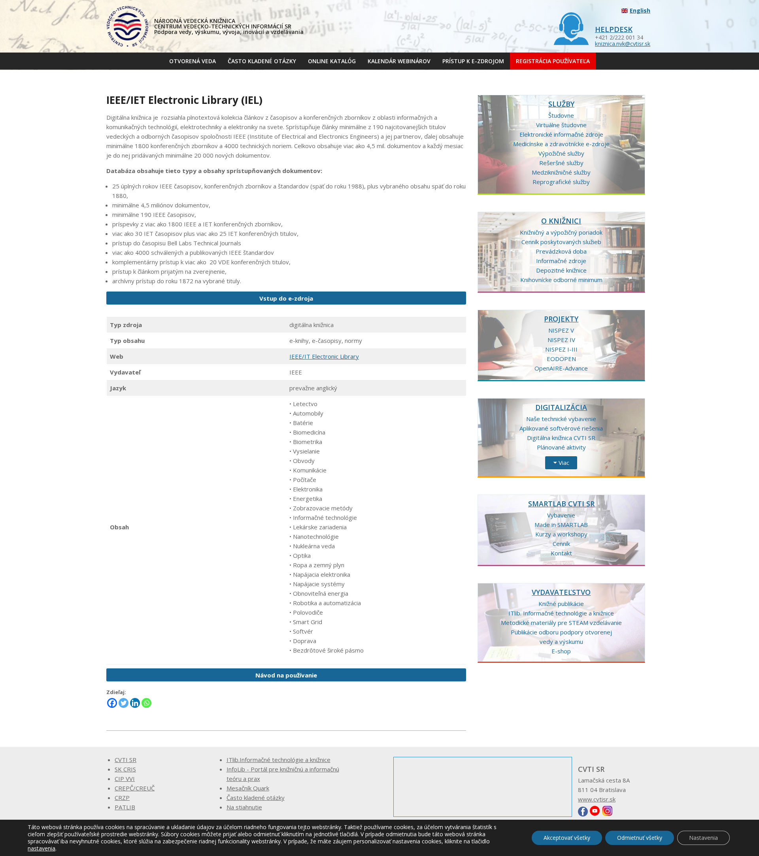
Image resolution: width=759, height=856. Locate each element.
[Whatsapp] (146, 703)
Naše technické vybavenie (561, 419)
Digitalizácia (561, 407)
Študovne (561, 115)
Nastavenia (703, 837)
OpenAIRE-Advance (561, 368)
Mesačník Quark (248, 788)
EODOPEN (561, 359)
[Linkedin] (135, 703)
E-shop (561, 651)
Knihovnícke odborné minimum (561, 280)
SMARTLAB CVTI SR (561, 503)
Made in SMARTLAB (561, 525)
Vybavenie (561, 515)
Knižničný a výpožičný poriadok (561, 232)
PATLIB (125, 807)
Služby (561, 104)
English (640, 10)
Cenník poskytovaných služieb (561, 242)
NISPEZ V (561, 330)
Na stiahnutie (244, 807)
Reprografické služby (561, 182)
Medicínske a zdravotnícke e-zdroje (561, 144)
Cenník (561, 543)
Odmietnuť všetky (639, 837)
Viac (564, 463)
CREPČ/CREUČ (135, 788)
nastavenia (41, 848)
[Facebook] (112, 703)
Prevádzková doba (561, 251)
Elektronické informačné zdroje (561, 134)
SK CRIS (125, 769)
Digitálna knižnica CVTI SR (561, 438)
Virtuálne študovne (561, 125)
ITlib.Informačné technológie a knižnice (278, 760)
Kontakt (561, 553)
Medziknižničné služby (561, 172)
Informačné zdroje (561, 261)
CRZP (122, 797)
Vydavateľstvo (561, 592)
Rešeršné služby (561, 163)
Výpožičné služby (561, 153)
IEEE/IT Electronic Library (324, 356)
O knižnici (561, 221)
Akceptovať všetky (567, 837)
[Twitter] (123, 703)
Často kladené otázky (256, 797)
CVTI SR (125, 760)
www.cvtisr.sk (597, 799)
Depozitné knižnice (561, 270)
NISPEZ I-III (561, 349)
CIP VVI (125, 779)
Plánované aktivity (561, 447)
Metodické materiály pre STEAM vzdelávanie (561, 622)
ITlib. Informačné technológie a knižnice (561, 613)
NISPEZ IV (561, 340)
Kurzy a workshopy (561, 534)
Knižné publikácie (561, 604)
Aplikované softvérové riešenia (561, 428)
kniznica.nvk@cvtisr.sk (622, 43)
